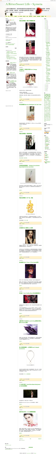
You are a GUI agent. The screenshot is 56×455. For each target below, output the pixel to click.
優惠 (47, 106)
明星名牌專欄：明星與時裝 (25, 133)
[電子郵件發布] (23, 99)
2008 (46, 89)
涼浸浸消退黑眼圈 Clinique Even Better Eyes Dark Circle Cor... (48, 55)
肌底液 (49, 119)
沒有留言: (21, 128)
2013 (46, 28)
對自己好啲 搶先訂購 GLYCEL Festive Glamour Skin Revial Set (10, 57)
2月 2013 (47, 41)
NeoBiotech (47, 104)
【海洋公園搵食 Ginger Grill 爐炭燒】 (11, 58)
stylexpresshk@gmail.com (8, 449)
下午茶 (46, 113)
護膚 (49, 100)
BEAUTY (12, 16)
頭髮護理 (47, 120)
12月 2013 (47, 29)
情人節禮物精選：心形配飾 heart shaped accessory (48, 73)
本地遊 (46, 101)
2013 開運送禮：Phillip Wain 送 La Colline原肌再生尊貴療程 (13, 81)
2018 (46, 22)
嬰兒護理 (48, 113)
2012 (46, 84)
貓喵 (27, 16)
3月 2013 (47, 40)
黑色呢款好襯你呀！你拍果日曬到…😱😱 (47, 145)
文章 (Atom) (23, 440)
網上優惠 (47, 107)
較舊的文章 (39, 438)
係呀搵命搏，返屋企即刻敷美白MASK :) (47, 141)
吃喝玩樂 (49, 106)
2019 (46, 21)
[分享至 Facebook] (27, 99)
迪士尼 (49, 116)
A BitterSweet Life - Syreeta (24, 4)
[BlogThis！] (26, 64)
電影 (49, 101)
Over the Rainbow (46, 159)
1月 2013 (47, 83)
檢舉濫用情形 (31, 447)
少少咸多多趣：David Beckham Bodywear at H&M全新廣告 (48, 77)
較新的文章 (21, 438)
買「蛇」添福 (26, 220)
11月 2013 (47, 30)
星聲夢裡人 (45, 119)
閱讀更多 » (20, 190)
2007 (46, 90)
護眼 (48, 108)
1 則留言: (21, 99)
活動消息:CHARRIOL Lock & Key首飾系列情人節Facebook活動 (48, 70)
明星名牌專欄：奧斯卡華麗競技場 (27, 20)
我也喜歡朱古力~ (47, 138)
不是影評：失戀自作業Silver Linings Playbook (48, 46)
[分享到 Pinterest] (28, 64)
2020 (46, 20)
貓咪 (47, 96)
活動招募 (46, 115)
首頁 (6, 16)
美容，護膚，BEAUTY (47, 100)
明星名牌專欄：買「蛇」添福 (26, 197)
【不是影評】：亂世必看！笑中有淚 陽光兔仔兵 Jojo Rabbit (11, 52)
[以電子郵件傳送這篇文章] (25, 64)
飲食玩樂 (24, 16)
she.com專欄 (20, 16)
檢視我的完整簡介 (8, 40)
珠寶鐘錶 (42, 16)
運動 (49, 108)
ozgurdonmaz (29, 453)
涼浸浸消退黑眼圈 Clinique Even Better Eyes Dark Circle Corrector (29, 166)
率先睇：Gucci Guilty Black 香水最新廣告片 (30, 293)
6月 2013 (47, 36)
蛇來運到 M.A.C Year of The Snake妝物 (28, 262)
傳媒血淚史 (30, 16)
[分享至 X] (27, 64)
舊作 (45, 16)
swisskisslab (46, 102)
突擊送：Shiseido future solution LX (12, 73)
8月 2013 (47, 34)
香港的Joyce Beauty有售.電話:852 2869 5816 (47, 148)
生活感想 (34, 16)
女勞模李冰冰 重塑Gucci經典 (26, 228)
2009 (46, 88)
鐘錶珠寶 (22, 258)
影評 (44, 107)
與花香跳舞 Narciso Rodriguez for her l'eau (30, 104)
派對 (47, 119)
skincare (45, 106)
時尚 (8, 16)
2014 (46, 27)
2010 (46, 87)
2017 (46, 23)
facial (45, 104)
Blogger (35, 453)
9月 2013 (47, 33)
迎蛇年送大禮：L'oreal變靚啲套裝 (27, 411)
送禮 (48, 100)
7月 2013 (47, 35)
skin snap (45, 112)
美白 (47, 116)
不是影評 (15, 16)
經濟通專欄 (38, 16)
